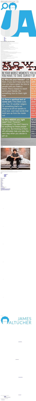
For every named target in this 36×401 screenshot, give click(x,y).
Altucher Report (5, 38)
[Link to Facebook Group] (13, 226)
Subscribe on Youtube (17, 359)
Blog (4, 37)
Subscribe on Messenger (20, 341)
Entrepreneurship (5, 174)
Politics (5, 176)
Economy (5, 175)
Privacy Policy (5, 396)
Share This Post (2, 146)
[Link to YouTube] (13, 279)
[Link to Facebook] (13, 208)
